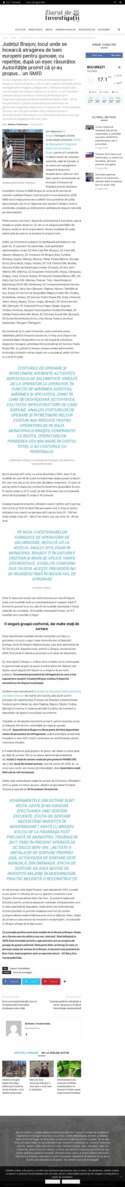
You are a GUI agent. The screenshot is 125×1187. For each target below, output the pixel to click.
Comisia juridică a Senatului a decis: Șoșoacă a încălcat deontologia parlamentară (65, 1005)
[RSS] (120, 2)
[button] (119, 29)
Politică (20, 29)
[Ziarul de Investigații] (62, 15)
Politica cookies (71, 1181)
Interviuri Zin (86, 29)
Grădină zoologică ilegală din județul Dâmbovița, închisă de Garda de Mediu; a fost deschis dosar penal (13, 1086)
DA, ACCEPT (52, 1181)
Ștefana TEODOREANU (20, 968)
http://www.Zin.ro (32, 1028)
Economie (104, 29)
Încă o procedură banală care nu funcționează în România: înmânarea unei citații (19, 1005)
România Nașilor (66, 29)
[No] (121, 1176)
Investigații (35, 29)
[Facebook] (114, 2)
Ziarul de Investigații (22, 972)
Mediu (49, 29)
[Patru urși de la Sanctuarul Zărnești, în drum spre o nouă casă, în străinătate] (42, 1069)
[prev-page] (38, 1099)
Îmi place (115, 55)
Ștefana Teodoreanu (18, 124)
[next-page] (44, 1099)
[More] (64, 981)
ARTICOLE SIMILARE (26, 1052)
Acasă (5, 37)
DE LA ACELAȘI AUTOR (55, 1052)
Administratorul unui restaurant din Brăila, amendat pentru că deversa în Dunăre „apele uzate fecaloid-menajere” (69, 1086)
